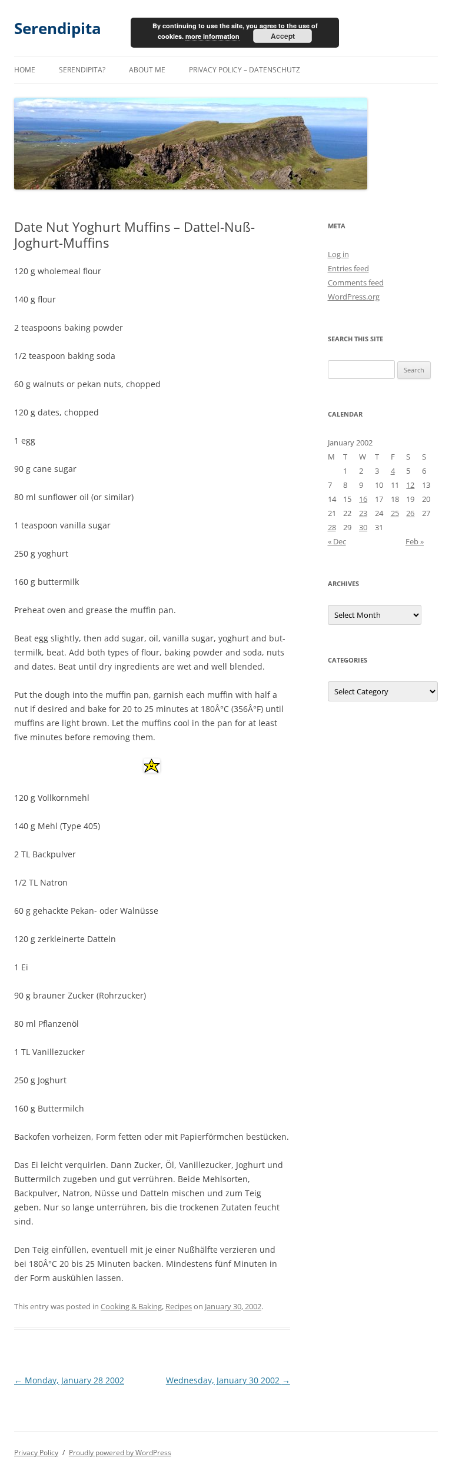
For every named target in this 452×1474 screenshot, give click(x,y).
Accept (283, 36)
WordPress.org (354, 296)
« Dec (337, 541)
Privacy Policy (36, 1453)
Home (24, 70)
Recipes (178, 1306)
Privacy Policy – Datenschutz (244, 70)
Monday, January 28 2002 (69, 1380)
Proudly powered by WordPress (120, 1453)
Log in (338, 254)
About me (147, 70)
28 (332, 527)
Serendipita (57, 28)
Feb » (415, 541)
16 (363, 499)
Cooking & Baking (131, 1306)
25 (395, 513)
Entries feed (348, 268)
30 (363, 527)
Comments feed (356, 282)
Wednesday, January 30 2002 (228, 1380)
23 (363, 513)
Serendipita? (82, 70)
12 (410, 485)
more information (212, 36)
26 (410, 513)
